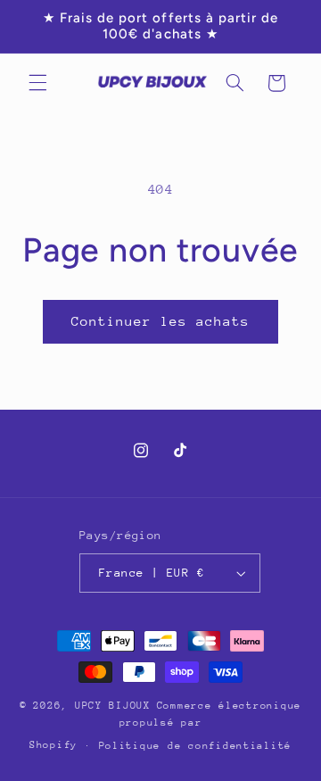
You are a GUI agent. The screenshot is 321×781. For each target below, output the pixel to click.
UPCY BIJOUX (113, 705)
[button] (37, 83)
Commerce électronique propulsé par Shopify (165, 725)
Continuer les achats (161, 320)
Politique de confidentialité (195, 746)
